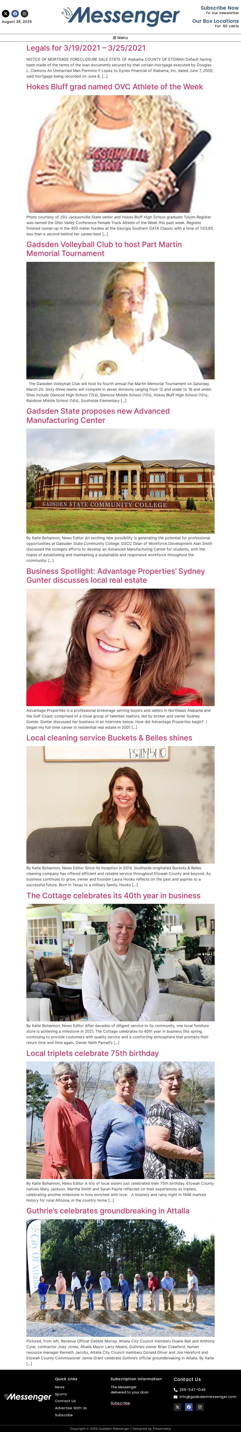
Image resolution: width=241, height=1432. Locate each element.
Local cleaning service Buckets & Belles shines (109, 737)
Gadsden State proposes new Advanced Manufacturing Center (98, 415)
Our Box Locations (215, 21)
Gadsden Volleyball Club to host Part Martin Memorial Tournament (104, 249)
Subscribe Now (220, 7)
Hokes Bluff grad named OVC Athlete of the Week (114, 86)
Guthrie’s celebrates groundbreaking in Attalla (107, 1210)
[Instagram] (24, 13)
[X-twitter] (5, 13)
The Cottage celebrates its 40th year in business (113, 895)
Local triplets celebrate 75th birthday (92, 1053)
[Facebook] (15, 13)
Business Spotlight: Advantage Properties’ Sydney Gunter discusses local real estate (115, 576)
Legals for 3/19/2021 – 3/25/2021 (86, 47)
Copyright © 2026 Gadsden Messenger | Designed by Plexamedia (120, 1428)
